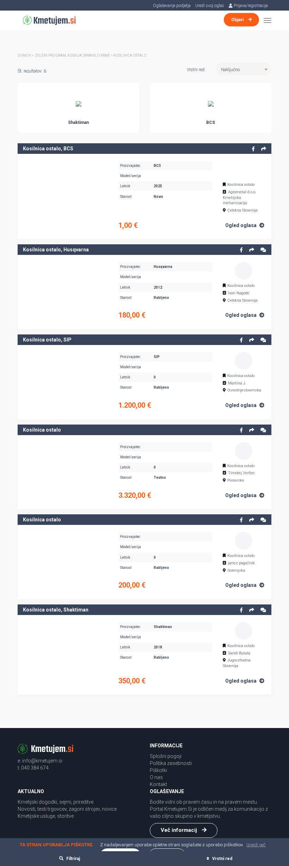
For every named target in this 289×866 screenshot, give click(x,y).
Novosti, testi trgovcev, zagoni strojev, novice (67, 809)
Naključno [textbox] (230, 69)
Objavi (238, 19)
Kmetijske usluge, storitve (46, 816)
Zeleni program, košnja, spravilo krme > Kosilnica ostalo (91, 55)
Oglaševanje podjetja (172, 5)
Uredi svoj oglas (209, 5)
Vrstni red (221, 858)
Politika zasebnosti (171, 763)
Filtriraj (72, 858)
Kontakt (158, 784)
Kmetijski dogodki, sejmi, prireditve (55, 802)
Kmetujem (54, 21)
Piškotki (158, 770)
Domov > (26, 55)
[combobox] (243, 69)
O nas (156, 777)
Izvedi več (256, 844)
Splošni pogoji (166, 756)
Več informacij (179, 830)
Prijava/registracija (250, 5)
